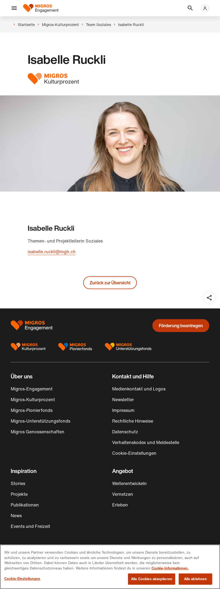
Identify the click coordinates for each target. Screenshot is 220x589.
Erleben (120, 505)
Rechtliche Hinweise (132, 421)
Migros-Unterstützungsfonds (40, 421)
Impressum (123, 410)
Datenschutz (125, 431)
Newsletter (123, 399)
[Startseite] (40, 8)
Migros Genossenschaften (37, 431)
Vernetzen (122, 494)
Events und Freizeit (30, 526)
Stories (18, 483)
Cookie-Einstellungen (22, 578)
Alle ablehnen (195, 578)
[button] (14, 8)
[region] (110, 567)
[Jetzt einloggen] (205, 8)
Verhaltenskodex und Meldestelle (145, 442)
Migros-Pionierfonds (32, 410)
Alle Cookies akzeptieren (151, 578)
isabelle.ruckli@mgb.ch (52, 251)
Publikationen (25, 505)
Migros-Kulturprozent (33, 399)
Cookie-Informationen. (170, 568)
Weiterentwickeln (129, 483)
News (16, 515)
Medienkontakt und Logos (139, 389)
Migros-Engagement (32, 389)
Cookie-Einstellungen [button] (134, 453)
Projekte (19, 494)
